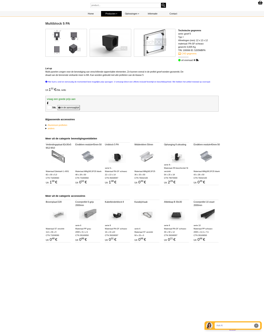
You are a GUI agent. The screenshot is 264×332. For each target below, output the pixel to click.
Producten (110, 14)
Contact (173, 14)
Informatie (152, 14)
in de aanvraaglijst (70, 107)
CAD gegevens (188, 53)
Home (91, 14)
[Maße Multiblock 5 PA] (66, 42)
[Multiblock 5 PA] (110, 42)
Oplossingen (131, 14)
